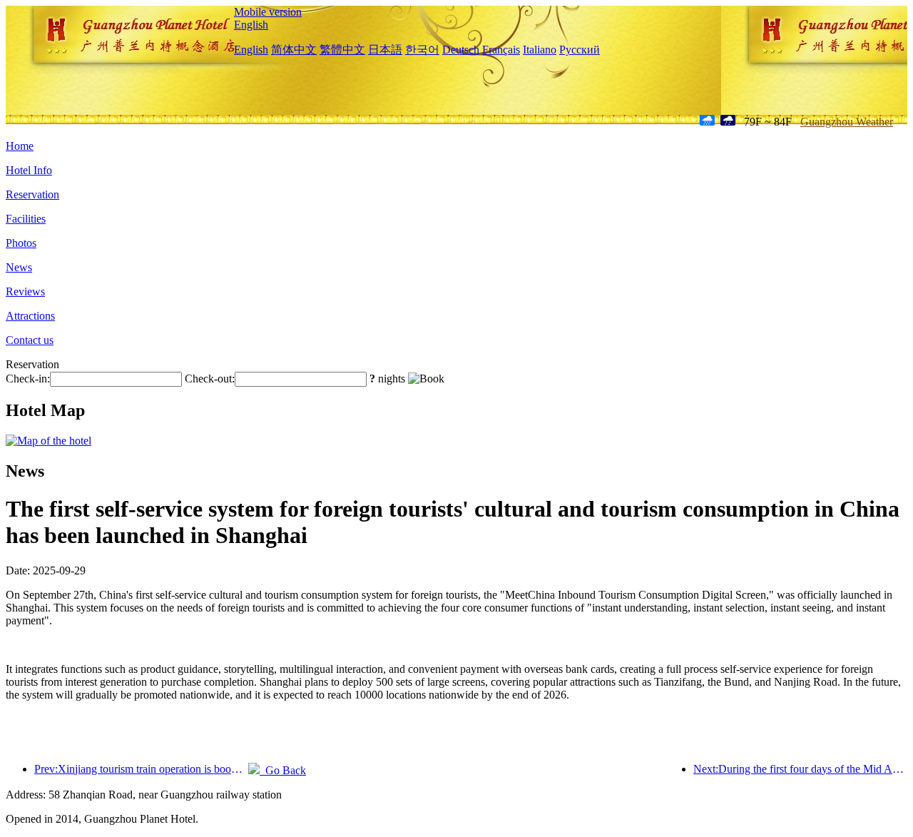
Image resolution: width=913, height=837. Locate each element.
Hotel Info (29, 170)
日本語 (385, 50)
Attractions (30, 316)
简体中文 (294, 50)
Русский (579, 50)
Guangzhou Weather (846, 122)
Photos (21, 243)
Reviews (25, 291)
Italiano (539, 50)
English (251, 25)
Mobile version (268, 12)
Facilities (26, 219)
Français (501, 50)
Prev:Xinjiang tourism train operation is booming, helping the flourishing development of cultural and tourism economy (141, 769)
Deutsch (460, 50)
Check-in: (28, 378)
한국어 (422, 50)
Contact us (29, 340)
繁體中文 (342, 50)
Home (20, 146)
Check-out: (210, 378)
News (19, 267)
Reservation (32, 194)
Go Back (283, 770)
